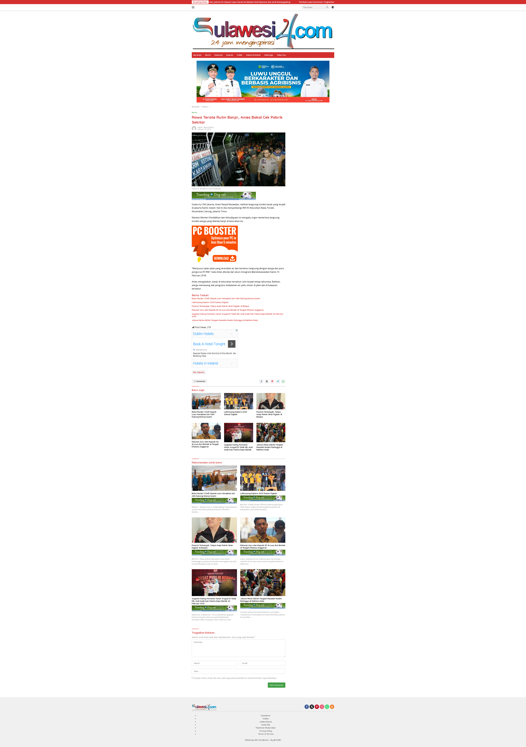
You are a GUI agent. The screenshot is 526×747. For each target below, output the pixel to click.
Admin (200, 127)
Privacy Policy (266, 731)
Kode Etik (265, 725)
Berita (208, 55)
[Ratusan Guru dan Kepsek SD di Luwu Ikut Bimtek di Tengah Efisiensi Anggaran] (206, 431)
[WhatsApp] (327, 707)
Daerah (229, 55)
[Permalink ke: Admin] (194, 128)
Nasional (218, 55)
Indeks (266, 718)
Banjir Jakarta (209, 127)
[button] (327, 7)
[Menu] (193, 7)
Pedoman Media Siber (266, 728)
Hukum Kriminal (253, 55)
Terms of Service (266, 734)
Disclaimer (266, 715)
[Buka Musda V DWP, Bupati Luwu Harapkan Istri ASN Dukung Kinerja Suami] (206, 401)
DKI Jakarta (198, 372)
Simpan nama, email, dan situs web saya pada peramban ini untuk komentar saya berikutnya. (235, 678)
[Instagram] (322, 707)
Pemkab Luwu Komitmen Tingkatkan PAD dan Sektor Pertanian (263, 2)
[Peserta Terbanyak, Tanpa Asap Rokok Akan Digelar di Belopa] (270, 401)
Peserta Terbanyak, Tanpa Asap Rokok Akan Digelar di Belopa (220, 306)
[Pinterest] (317, 707)
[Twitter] (312, 707)
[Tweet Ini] (267, 381)
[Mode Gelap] (332, 7)
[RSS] (332, 707)
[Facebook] (307, 707)
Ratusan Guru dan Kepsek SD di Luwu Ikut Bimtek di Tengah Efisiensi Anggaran (228, 310)
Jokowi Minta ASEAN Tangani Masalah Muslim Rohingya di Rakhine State (225, 320)
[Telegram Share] (278, 381)
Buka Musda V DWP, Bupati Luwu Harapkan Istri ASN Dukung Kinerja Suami (226, 298)
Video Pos (281, 55)
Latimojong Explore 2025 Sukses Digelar (211, 302)
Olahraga (268, 55)
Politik (239, 55)
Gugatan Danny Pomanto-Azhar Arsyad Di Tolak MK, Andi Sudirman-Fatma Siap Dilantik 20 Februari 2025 (237, 315)
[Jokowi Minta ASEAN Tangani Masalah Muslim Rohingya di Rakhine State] (270, 432)
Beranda (197, 55)
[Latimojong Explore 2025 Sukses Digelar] (238, 401)
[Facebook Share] (261, 381)
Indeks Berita (266, 722)
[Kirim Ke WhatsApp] (283, 381)
